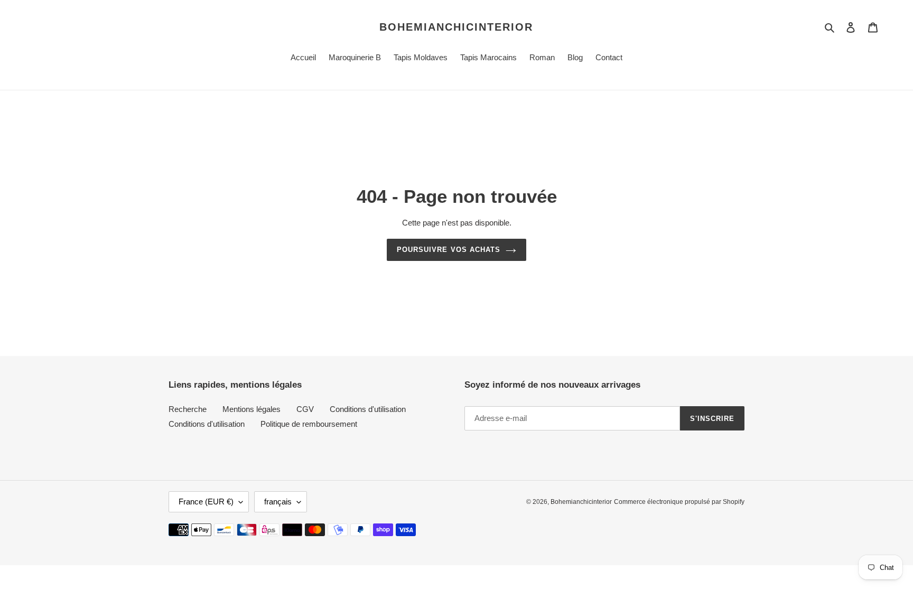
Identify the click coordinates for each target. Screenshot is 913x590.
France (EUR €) (206, 501)
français (278, 501)
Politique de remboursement (308, 423)
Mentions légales (251, 409)
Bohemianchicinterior (456, 27)
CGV (305, 409)
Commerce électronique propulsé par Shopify (679, 501)
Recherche (188, 409)
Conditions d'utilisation (368, 409)
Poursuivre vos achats (448, 250)
